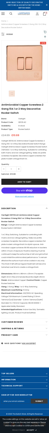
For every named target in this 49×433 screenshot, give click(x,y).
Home (3, 21)
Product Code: (7, 122)
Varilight (21, 119)
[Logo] (24, 13)
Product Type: (7, 129)
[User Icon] (37, 13)
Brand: (4, 119)
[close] (46, 5)
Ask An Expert (29, 343)
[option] (24, 63)
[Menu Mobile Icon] (3, 13)
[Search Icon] (11, 13)
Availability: (6, 126)
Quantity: (5, 164)
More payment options (24, 196)
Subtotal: (5, 174)
